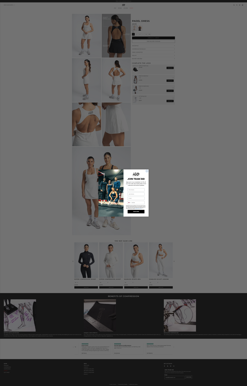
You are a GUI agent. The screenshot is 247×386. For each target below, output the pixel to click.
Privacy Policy (137, 208)
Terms (141, 208)
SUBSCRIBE (136, 211)
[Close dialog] (147, 171)
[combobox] (129, 202)
